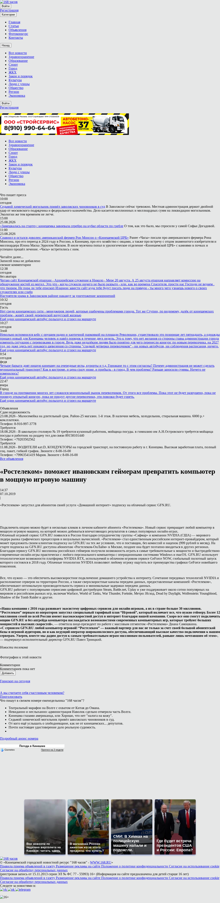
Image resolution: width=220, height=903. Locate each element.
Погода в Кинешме (32, 746)
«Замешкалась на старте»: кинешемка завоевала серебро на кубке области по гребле (61, 226)
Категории (8, 14)
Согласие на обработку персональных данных (34, 870)
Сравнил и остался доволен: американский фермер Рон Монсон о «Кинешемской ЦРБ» (64, 237)
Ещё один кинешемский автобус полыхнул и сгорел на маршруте (48, 319)
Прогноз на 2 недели (52, 749)
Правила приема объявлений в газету (28, 866)
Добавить (8, 673)
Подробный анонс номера (19, 738)
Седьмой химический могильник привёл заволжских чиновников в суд (52, 206)
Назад (6, 45)
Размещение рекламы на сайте (78, 866)
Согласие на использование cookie (194, 866)
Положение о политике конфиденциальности (135, 866)
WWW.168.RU (100, 862)
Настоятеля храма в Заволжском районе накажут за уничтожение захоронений (57, 296)
